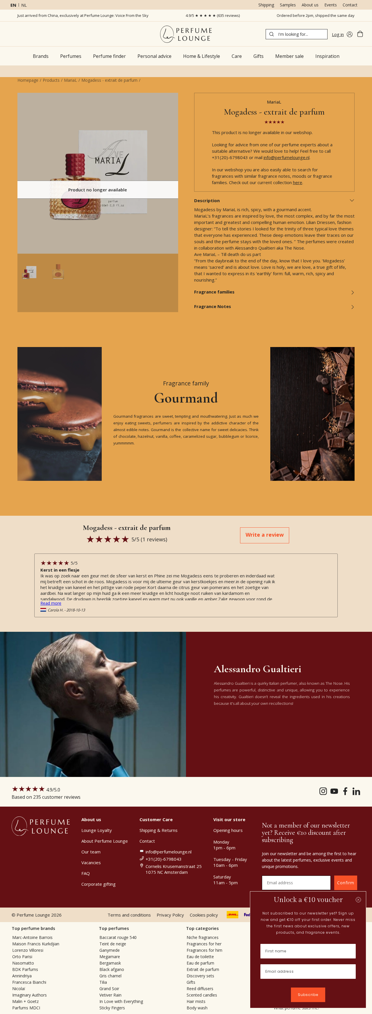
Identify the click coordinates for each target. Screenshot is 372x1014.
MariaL (70, 80)
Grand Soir (109, 988)
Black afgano (111, 969)
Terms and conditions (129, 915)
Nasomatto (23, 963)
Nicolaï (18, 988)
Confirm (345, 882)
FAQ (85, 873)
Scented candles (202, 995)
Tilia (103, 982)
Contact (350, 5)
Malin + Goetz (25, 1001)
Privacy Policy (170, 915)
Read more (50, 603)
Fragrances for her (204, 944)
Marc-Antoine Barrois (32, 937)
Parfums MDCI (26, 1008)
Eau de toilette (200, 956)
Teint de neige (112, 944)
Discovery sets (200, 976)
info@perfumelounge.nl (287, 157)
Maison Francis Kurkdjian (35, 944)
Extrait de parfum (203, 969)
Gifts (191, 982)
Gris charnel (110, 976)
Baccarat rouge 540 (118, 937)
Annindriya (22, 976)
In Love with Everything (121, 1001)
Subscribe (308, 994)
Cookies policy (204, 915)
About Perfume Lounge (104, 841)
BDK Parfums (25, 969)
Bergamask (110, 963)
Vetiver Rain (110, 995)
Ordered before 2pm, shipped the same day (316, 15)
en (13, 5)
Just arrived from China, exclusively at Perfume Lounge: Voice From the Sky (83, 15)
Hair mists (196, 1001)
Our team (91, 852)
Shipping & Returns (159, 830)
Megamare (109, 956)
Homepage (27, 80)
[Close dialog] (358, 899)
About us (310, 5)
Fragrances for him (204, 950)
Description (207, 200)
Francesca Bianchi (29, 982)
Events (330, 5)
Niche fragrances (203, 937)
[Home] (186, 34)
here (297, 182)
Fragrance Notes (212, 306)
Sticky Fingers (112, 1008)
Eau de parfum (200, 963)
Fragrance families (214, 292)
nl (24, 5)
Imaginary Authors (29, 995)
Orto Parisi (22, 956)
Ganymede (109, 950)
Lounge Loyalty (96, 830)
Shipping (266, 5)
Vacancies (91, 862)
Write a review (265, 534)
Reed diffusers (200, 988)
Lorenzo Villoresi (27, 950)
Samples (288, 5)
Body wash (197, 1008)
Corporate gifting (98, 884)
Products (51, 80)
